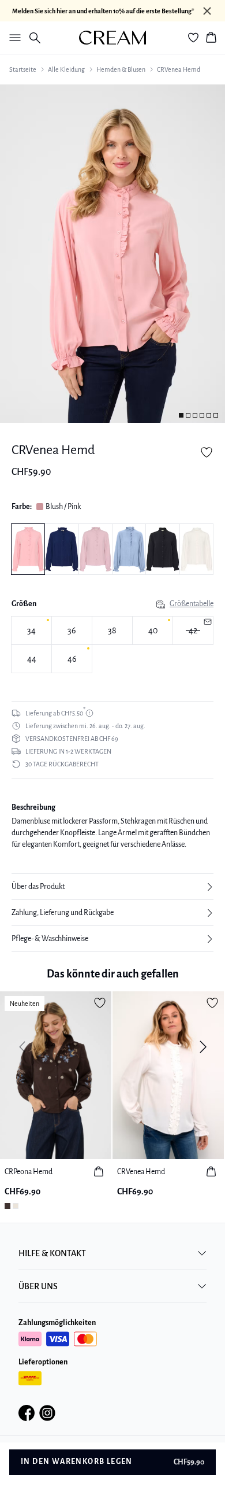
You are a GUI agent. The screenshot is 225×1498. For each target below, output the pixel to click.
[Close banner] (207, 11)
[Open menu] (12, 37)
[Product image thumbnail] (181, 415)
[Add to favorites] (206, 452)
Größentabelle (191, 604)
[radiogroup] (112, 645)
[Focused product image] (112, 253)
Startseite (22, 69)
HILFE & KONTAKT (52, 1253)
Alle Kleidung (66, 69)
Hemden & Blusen (120, 69)
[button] (112, 886)
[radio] (31, 630)
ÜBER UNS (38, 1286)
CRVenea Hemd (178, 69)
